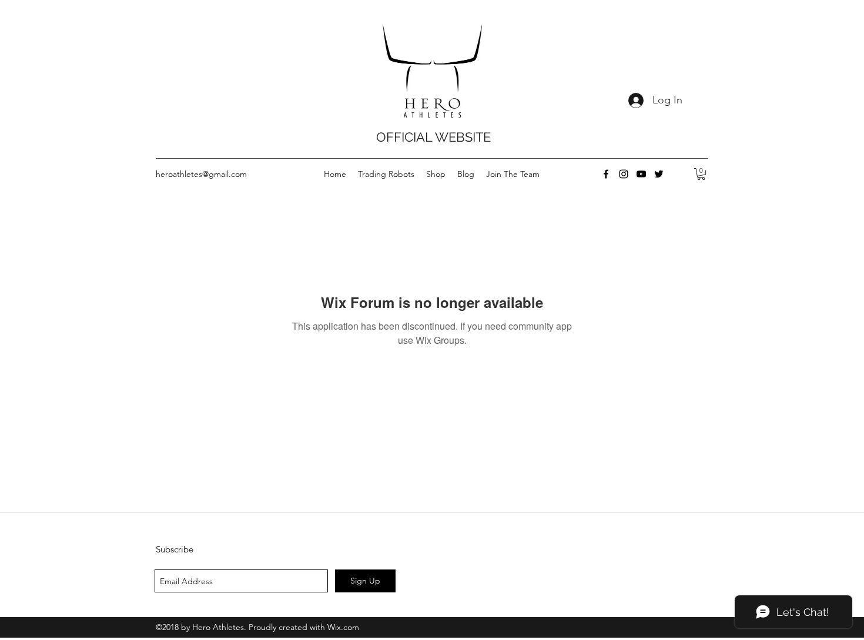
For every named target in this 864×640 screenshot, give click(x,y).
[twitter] (659, 174)
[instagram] (623, 174)
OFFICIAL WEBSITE (433, 137)
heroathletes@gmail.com (201, 174)
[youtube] (641, 174)
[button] (701, 174)
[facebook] (606, 174)
